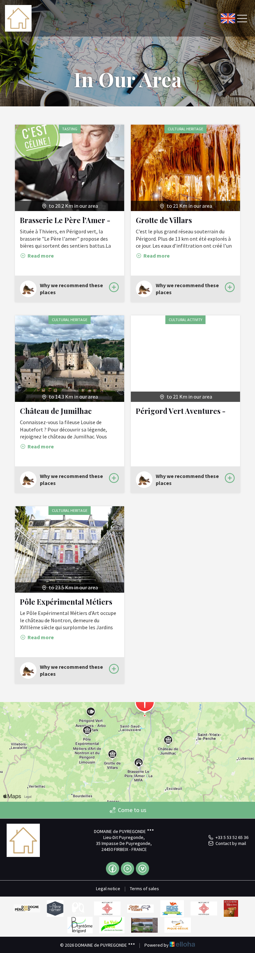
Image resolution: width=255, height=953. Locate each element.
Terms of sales (144, 889)
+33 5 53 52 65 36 (231, 837)
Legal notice (108, 889)
